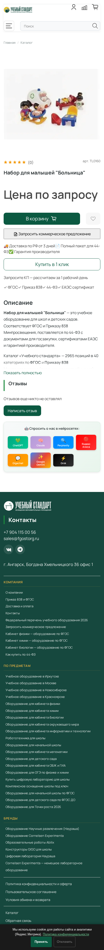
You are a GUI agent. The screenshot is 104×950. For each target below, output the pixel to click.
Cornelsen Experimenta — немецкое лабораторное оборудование (44, 866)
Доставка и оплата (19, 606)
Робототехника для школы (25, 738)
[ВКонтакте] (8, 549)
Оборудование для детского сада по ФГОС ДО (40, 800)
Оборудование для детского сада (31, 759)
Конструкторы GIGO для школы (29, 849)
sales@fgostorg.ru (21, 538)
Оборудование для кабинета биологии (35, 717)
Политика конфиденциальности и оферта (39, 884)
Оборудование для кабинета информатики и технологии (48, 731)
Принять (41, 942)
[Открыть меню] (9, 26)
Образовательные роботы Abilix (30, 842)
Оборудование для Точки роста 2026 (33, 807)
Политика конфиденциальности (66, 934)
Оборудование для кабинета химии (32, 710)
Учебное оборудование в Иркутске (32, 676)
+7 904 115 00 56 (20, 532)
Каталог (27, 42)
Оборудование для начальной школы (33, 745)
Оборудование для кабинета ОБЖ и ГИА (36, 765)
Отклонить (64, 942)
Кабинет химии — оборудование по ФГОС (36, 640)
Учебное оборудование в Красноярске (35, 697)
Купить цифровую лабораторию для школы (38, 779)
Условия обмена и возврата (28, 899)
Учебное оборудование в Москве (31, 683)
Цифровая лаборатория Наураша (30, 856)
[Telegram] (20, 549)
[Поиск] (95, 25)
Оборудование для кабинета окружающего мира (42, 724)
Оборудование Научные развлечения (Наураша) (42, 828)
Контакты (13, 613)
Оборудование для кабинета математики (36, 752)
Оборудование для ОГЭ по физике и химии (37, 772)
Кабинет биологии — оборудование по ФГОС (39, 647)
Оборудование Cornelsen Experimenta (35, 835)
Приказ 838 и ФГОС (20, 599)
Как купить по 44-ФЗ (21, 654)
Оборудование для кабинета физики (33, 704)
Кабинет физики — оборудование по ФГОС (37, 634)
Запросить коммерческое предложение (54, 233)
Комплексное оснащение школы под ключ (37, 786)
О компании (14, 592)
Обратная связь (18, 920)
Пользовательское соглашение (31, 891)
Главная (9, 42)
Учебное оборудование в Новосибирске (36, 690)
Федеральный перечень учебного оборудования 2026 (47, 620)
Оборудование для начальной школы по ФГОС (40, 793)
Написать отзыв (22, 410)
